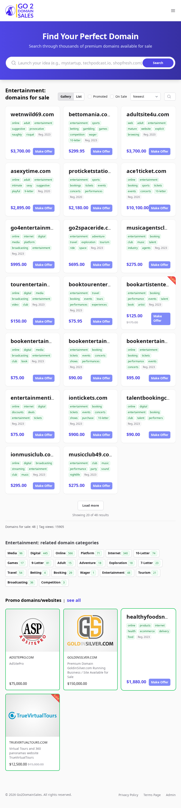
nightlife (75, 475)
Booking (63, 572)
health (132, 631)
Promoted (100, 96)
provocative (37, 129)
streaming (18, 469)
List (79, 96)
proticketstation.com (96, 170)
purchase (88, 418)
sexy (29, 185)
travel (73, 242)
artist (141, 304)
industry (133, 248)
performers (156, 418)
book (131, 304)
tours (100, 299)
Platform (90, 553)
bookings (75, 185)
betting (74, 129)
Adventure (90, 563)
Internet (118, 553)
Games (16, 563)
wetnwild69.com (32, 114)
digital (41, 236)
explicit (159, 129)
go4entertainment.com (41, 227)
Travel (15, 572)
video (15, 304)
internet (29, 236)
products (145, 625)
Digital (39, 553)
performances (93, 191)
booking (133, 185)
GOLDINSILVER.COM (82, 657)
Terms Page (152, 795)
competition (77, 134)
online (15, 123)
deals (31, 412)
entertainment (43, 123)
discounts (18, 412)
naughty (17, 134)
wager (93, 134)
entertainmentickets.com (44, 397)
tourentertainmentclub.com (48, 284)
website (146, 129)
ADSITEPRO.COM (21, 657)
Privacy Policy (128, 795)
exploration (88, 242)
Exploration (121, 563)
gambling (88, 129)
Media (15, 553)
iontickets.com (88, 397)
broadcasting (20, 248)
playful (16, 191)
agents (146, 248)
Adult (64, 563)
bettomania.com (91, 114)
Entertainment (116, 572)
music (141, 242)
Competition (53, 582)
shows (74, 361)
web (130, 123)
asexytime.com (31, 170)
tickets (89, 185)
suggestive (18, 129)
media (16, 242)
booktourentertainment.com (107, 284)
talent (152, 242)
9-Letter (40, 563)
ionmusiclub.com (33, 454)
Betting (38, 572)
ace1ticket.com (146, 170)
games (103, 129)
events (102, 185)
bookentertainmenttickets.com (110, 341)
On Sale (121, 96)
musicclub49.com (91, 454)
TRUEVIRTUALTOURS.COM (28, 742)
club (130, 242)
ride (72, 248)
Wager (87, 572)
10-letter (75, 140)
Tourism (147, 572)
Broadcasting (20, 582)
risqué (30, 134)
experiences (99, 304)
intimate (17, 185)
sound (105, 469)
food (130, 637)
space (83, 248)
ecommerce (147, 631)
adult (27, 123)
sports (96, 123)
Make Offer (43, 151)
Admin (171, 795)
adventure (98, 236)
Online (64, 553)
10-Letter (145, 553)
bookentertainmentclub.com (49, 341)
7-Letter (149, 563)
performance (136, 299)
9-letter (29, 191)
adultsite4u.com (147, 114)
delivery (164, 631)
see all (74, 600)
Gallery (65, 96)
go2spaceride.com (93, 227)
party (93, 469)
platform (29, 242)
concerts (75, 191)
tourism (104, 242)
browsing (133, 134)
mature (132, 129)
